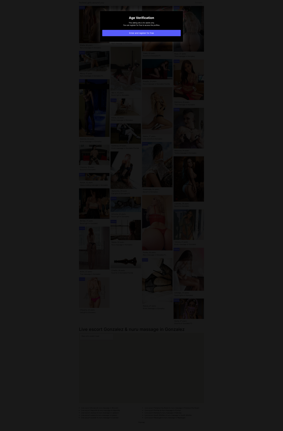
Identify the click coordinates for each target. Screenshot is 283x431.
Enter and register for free (141, 33)
